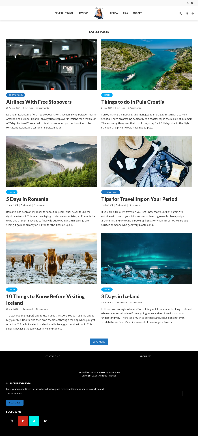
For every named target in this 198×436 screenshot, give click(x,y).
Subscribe (14, 402)
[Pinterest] (23, 421)
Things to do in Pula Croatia (133, 102)
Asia (125, 13)
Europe (137, 13)
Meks (92, 372)
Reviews (83, 13)
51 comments (136, 302)
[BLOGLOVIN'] (46, 421)
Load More (99, 341)
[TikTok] (34, 421)
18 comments (135, 205)
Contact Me (52, 356)
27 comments (134, 107)
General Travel (64, 13)
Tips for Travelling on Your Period (139, 199)
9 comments (39, 205)
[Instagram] (11, 421)
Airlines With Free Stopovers (39, 102)
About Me (145, 356)
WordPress (114, 372)
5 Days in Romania (27, 199)
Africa (114, 13)
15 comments (42, 309)
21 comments (43, 107)
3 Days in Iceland (120, 296)
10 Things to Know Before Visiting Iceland (45, 299)
